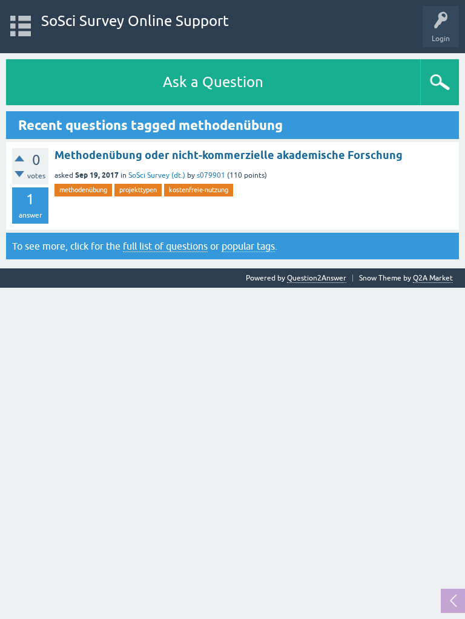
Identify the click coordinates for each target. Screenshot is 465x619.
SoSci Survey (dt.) (156, 175)
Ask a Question (213, 82)
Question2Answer (316, 278)
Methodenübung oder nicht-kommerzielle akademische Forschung (228, 155)
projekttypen (138, 189)
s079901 (211, 175)
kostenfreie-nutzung (198, 189)
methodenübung (83, 189)
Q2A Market (433, 278)
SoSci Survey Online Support (135, 21)
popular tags (248, 246)
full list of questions (165, 246)
